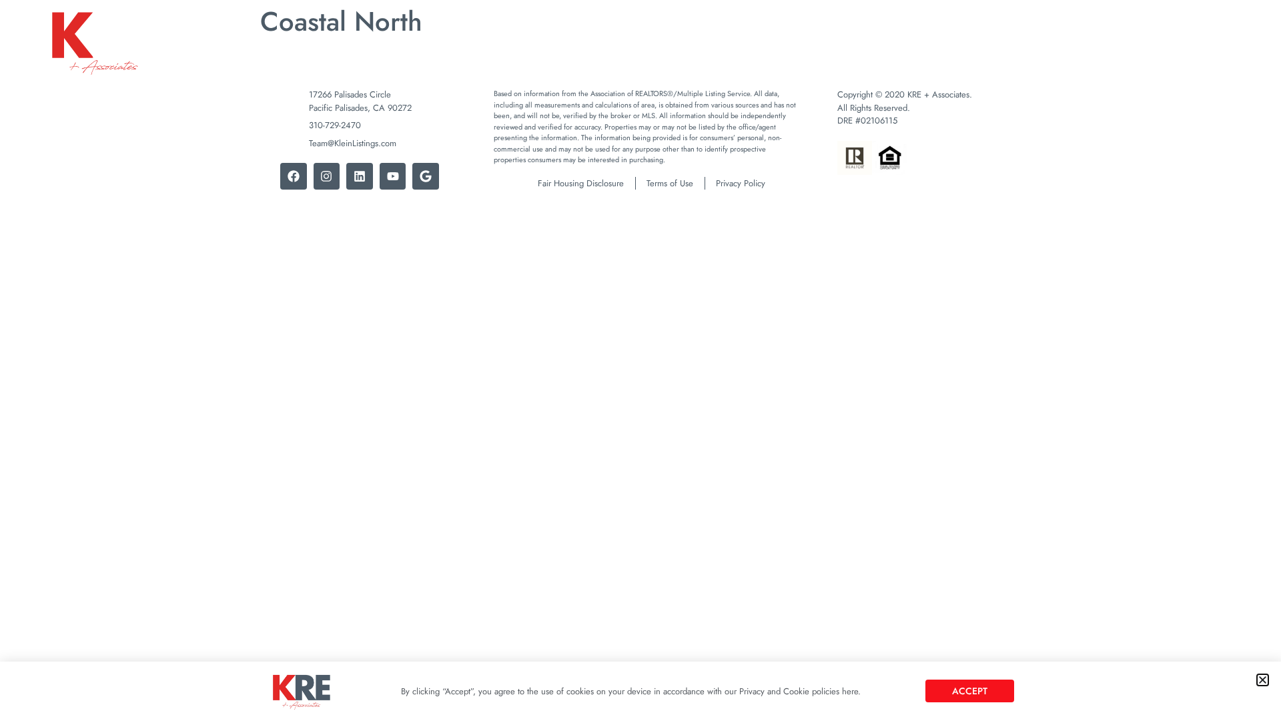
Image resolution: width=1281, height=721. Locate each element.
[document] (640, 360)
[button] (1263, 680)
